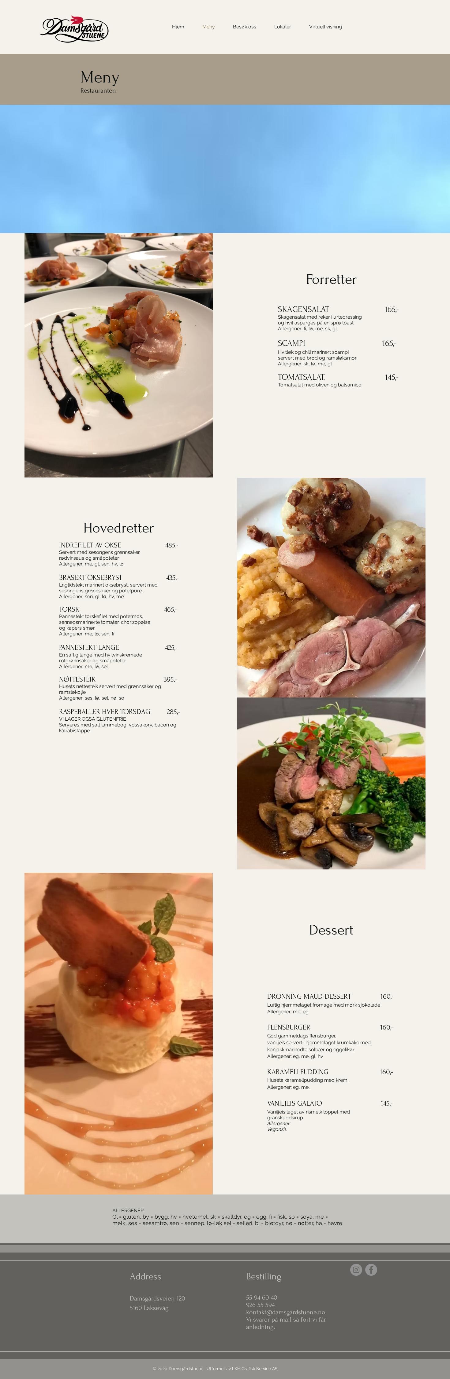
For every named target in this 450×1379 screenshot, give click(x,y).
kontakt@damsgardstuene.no (285, 1312)
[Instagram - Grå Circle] (356, 1270)
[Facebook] (371, 1270)
